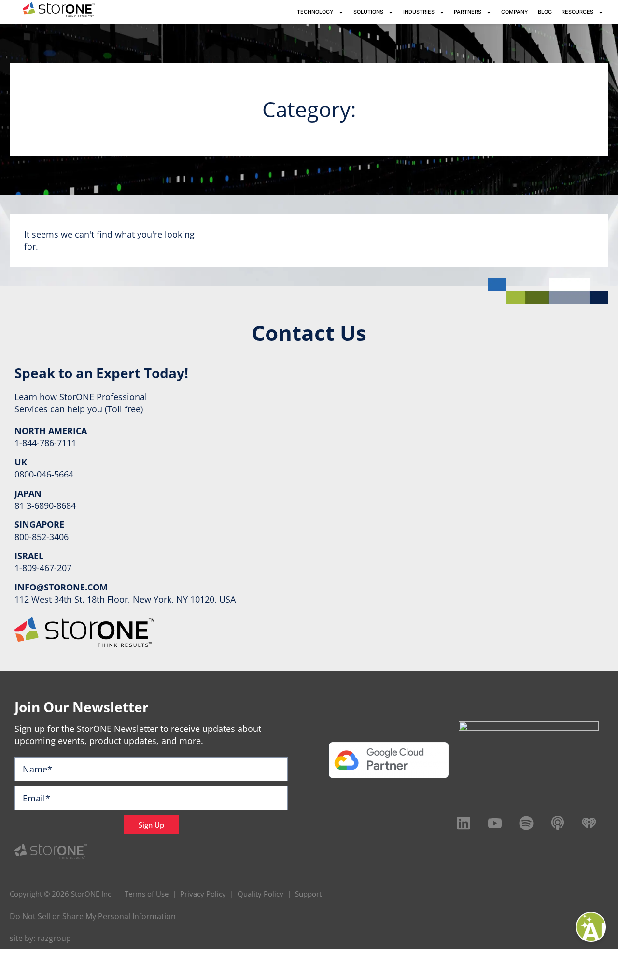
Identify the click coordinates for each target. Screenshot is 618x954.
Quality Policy (260, 893)
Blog (545, 12)
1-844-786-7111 (45, 443)
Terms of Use (147, 893)
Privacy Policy (203, 893)
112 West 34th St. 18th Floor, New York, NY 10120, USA (125, 599)
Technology (315, 12)
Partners (467, 12)
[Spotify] (526, 823)
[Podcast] (557, 823)
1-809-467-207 (42, 568)
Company (514, 12)
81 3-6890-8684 (45, 505)
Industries (419, 12)
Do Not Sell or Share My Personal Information (93, 916)
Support (308, 893)
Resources (577, 12)
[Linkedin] (463, 823)
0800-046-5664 (43, 474)
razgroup (54, 938)
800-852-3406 (41, 537)
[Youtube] (494, 823)
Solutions (368, 12)
